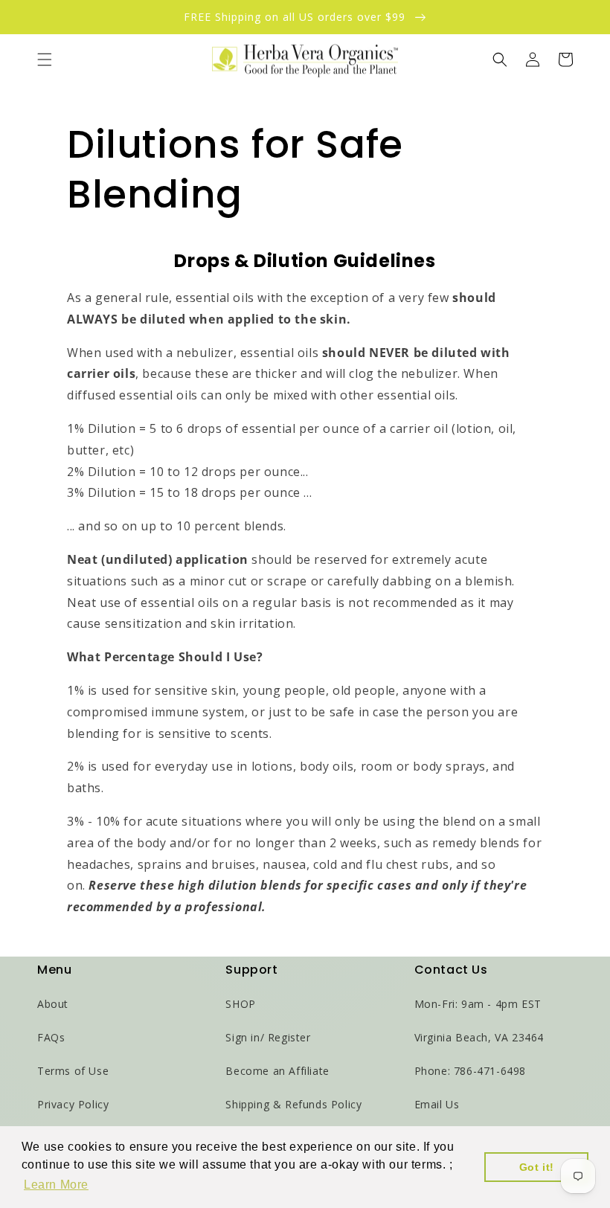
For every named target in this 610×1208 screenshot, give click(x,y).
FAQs (51, 1037)
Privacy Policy (73, 1104)
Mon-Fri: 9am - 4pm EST (478, 1004)
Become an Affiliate (277, 1071)
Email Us (437, 1104)
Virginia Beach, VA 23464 (479, 1037)
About (52, 1004)
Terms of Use (73, 1071)
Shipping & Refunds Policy (293, 1104)
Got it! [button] (536, 1167)
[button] (44, 59)
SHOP (240, 1004)
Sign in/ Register (267, 1037)
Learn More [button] (56, 1184)
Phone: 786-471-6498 (470, 1071)
